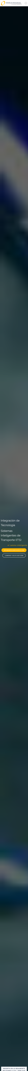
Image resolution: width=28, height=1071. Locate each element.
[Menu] (26, 3)
